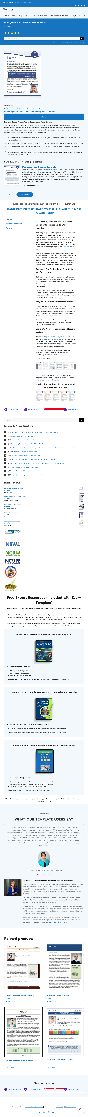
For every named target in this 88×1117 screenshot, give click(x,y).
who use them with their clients (57, 922)
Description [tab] (10, 219)
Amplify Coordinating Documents (58, 995)
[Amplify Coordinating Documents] (64, 967)
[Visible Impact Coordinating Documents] (64, 1031)
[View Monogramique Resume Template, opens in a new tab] (58, 167)
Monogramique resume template (52, 339)
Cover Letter (16, 108)
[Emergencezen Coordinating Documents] (23, 1032)
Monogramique (23, 108)
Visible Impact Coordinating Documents (60, 1059)
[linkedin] (78, 5)
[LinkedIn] (44, 1112)
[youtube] (84, 5)
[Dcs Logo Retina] (8, 8)
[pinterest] (81, 5)
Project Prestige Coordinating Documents (20, 995)
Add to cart (25, 194)
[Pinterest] (48, 1112)
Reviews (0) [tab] (10, 228)
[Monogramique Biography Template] (22, 74)
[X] (39, 1112)
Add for (31, 185)
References (30, 108)
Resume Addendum (38, 108)
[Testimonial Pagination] (37, 874)
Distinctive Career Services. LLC (34, 1107)
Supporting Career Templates (55, 42)
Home (46, 42)
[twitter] (75, 5)
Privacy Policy (60, 1107)
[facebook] (72, 5)
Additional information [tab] (14, 223)
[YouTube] (53, 1112)
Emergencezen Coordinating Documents (19, 1061)
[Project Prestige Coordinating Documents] (23, 967)
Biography (9, 108)
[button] (12, 175)
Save (55, 409)
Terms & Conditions (70, 1107)
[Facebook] (35, 1112)
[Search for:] (42, 38)
